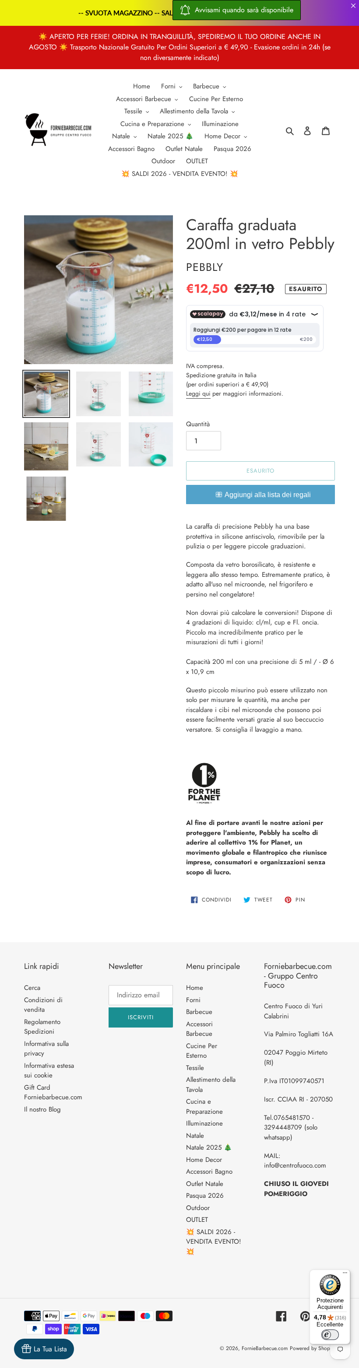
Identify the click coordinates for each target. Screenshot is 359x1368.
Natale (195, 1135)
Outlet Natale (204, 1184)
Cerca (32, 988)
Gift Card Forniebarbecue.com (53, 1092)
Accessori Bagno (209, 1171)
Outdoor (198, 1208)
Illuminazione (204, 1123)
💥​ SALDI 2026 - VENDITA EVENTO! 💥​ (213, 1241)
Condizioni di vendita (43, 1005)
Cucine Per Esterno (201, 1051)
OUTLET (197, 1219)
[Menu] (345, 1275)
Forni (193, 1000)
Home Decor (204, 1160)
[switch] (330, 1334)
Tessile (195, 1068)
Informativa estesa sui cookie (49, 1070)
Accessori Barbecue (199, 1029)
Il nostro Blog (42, 1109)
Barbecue (199, 1012)
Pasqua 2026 (205, 1195)
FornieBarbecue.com (265, 1348)
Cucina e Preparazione (204, 1106)
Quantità (198, 424)
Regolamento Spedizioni (42, 1027)
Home (194, 988)
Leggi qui (198, 393)
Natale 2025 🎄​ (209, 1147)
